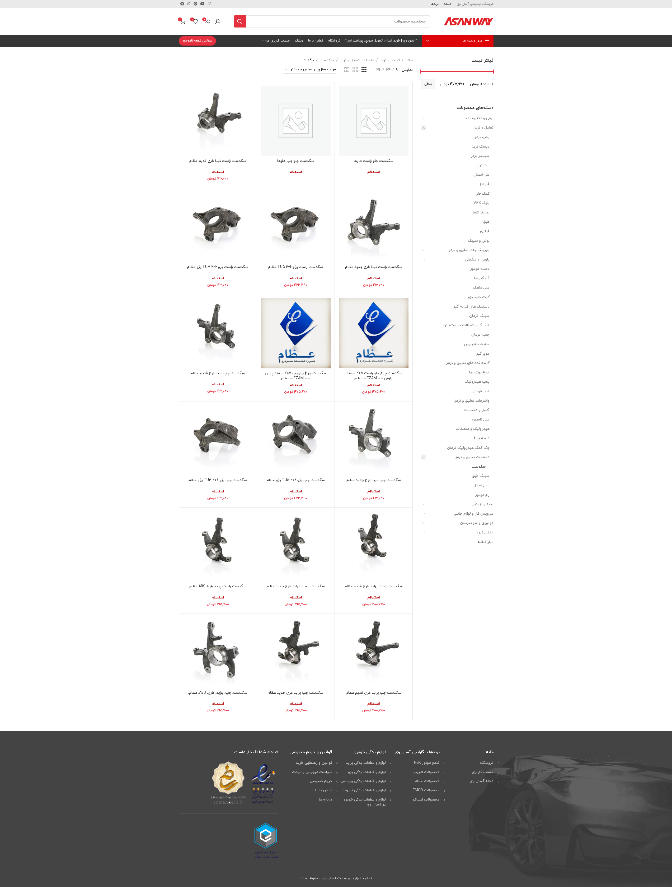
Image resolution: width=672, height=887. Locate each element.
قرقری (485, 231)
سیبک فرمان (479, 315)
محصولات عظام (427, 781)
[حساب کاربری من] (218, 21)
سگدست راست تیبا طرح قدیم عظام (217, 160)
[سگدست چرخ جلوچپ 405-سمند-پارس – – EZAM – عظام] (296, 333)
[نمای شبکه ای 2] (346, 70)
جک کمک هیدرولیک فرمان (468, 447)
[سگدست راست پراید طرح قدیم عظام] (373, 547)
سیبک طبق (481, 475)
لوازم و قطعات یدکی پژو (367, 772)
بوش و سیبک (479, 240)
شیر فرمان (481, 391)
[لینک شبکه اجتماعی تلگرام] (182, 4)
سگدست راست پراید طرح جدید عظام (295, 586)
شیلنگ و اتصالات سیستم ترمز (465, 325)
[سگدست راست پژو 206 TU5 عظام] (296, 227)
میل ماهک (481, 287)
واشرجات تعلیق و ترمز (472, 400)
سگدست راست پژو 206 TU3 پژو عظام (217, 266)
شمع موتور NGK (427, 762)
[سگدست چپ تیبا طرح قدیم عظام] (218, 333)
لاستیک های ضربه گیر (471, 306)
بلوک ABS (482, 202)
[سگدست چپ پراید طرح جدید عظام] (296, 653)
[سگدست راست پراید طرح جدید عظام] (296, 547)
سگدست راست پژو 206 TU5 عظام (295, 266)
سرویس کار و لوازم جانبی (473, 513)
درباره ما (325, 799)
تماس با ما (323, 790)
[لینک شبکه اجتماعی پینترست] (195, 4)
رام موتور (482, 494)
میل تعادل (481, 485)
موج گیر (483, 353)
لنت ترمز (483, 165)
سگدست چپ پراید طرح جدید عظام (295, 692)
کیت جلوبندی (479, 297)
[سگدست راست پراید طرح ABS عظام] (218, 547)
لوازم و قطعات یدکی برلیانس (363, 781)
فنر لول (484, 184)
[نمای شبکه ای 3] (363, 70)
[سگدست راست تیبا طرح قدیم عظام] (218, 121)
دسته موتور (480, 268)
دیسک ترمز (481, 146)
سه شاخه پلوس (477, 344)
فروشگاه (487, 762)
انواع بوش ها (479, 372)
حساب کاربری (483, 772)
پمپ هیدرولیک (477, 381)
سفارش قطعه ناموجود (197, 41)
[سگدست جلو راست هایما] (373, 121)
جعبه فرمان (480, 334)
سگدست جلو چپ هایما (295, 160)
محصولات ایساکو (426, 799)
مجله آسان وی (482, 781)
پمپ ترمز (482, 137)
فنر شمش (481, 174)
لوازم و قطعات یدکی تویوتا (365, 790)
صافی (428, 84)
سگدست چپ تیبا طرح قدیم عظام (218, 373)
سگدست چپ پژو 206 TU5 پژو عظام (296, 480)
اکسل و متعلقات (477, 410)
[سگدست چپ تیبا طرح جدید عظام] (373, 440)
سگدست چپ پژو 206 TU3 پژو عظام (218, 480)
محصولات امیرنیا (426, 772)
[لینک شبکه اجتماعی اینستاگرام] (209, 4)
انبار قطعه (486, 542)
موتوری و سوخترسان (477, 522)
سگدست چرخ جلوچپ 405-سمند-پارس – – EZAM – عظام (296, 376)
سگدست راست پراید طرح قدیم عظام (374, 586)
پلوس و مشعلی (477, 259)
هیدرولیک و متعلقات (473, 428)
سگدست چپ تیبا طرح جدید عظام (373, 480)
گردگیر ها (482, 278)
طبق (486, 221)
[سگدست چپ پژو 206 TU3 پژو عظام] (218, 440)
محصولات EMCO (426, 790)
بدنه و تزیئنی (483, 504)
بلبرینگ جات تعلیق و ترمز (469, 250)
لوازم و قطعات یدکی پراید (366, 762)
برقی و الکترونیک (480, 118)
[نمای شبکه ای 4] (355, 70)
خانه (409, 60)
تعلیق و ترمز (484, 127)
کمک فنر (483, 193)
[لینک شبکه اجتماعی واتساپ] (189, 4)
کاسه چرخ (481, 438)
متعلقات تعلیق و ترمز (472, 457)
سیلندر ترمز (480, 155)
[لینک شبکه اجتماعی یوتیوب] (202, 4)
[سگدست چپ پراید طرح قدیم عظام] (373, 653)
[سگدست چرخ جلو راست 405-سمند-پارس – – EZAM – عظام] (373, 333)
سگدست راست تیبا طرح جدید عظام (373, 266)
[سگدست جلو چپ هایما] (296, 121)
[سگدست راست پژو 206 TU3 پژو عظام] (218, 227)
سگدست (479, 466)
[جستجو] (240, 21)
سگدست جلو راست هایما (373, 160)
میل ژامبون (481, 419)
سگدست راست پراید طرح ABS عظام (217, 586)
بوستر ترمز (481, 212)
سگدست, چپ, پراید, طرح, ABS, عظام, (217, 692)
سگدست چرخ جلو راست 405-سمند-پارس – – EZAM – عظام (373, 376)
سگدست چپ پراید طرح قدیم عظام (373, 692)
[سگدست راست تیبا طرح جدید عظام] (373, 227)
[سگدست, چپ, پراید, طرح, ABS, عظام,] (218, 653)
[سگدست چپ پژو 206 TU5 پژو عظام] (296, 440)
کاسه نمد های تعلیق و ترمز (468, 362)
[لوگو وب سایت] (468, 21)
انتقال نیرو (485, 532)
